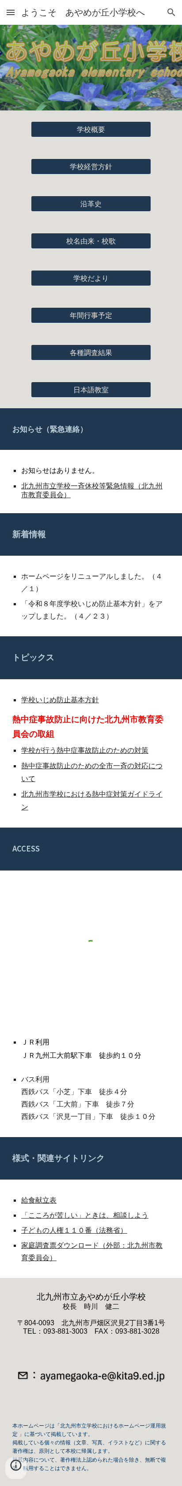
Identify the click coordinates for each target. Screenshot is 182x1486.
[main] (91, 429)
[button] (10, 12)
